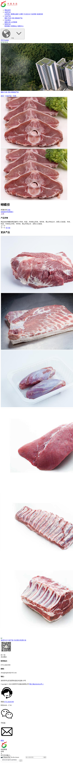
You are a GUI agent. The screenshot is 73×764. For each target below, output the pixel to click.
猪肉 (6, 18)
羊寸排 (8, 228)
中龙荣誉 (33, 14)
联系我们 (8, 26)
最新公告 (8, 22)
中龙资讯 (8, 20)
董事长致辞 (15, 14)
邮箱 (2, 740)
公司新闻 (14, 22)
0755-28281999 (9, 702)
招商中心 (20, 26)
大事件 (21, 14)
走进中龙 (8, 12)
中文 (12, 38)
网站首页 (8, 10)
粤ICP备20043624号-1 (36, 684)
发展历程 (40, 14)
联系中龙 (8, 24)
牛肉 (9, 18)
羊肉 (12, 18)
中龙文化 (27, 14)
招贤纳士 (14, 26)
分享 (2, 214)
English (6, 40)
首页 (2, 96)
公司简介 (8, 14)
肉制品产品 (18, 18)
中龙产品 (8, 16)
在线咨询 (4, 212)
